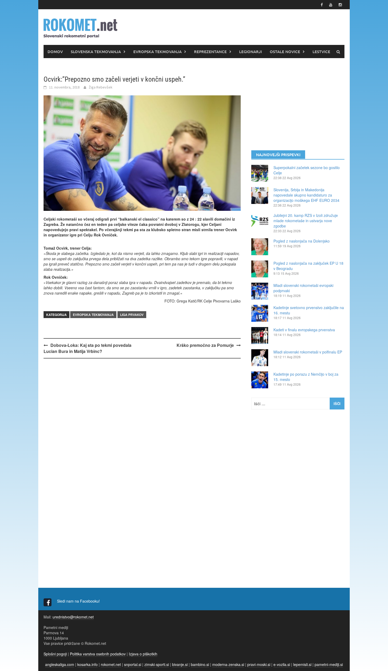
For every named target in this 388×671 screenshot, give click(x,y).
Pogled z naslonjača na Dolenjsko (301, 241)
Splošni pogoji (55, 653)
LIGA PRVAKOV (132, 314)
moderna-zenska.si (228, 664)
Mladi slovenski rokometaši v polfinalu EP (307, 352)
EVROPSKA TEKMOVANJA (157, 51)
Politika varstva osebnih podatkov (98, 653)
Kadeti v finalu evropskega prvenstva (304, 329)
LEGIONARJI (250, 51)
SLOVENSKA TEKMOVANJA (96, 51)
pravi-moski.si (258, 664)
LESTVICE (321, 51)
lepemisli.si (302, 664)
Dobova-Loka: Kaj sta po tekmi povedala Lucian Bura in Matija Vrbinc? (87, 348)
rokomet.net (111, 664)
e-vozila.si (281, 664)
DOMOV (55, 51)
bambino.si (200, 664)
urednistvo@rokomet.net (73, 616)
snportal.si (132, 664)
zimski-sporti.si (156, 664)
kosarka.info (87, 664)
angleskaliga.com (59, 664)
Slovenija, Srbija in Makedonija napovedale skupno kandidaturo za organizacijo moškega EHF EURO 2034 (306, 195)
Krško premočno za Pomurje (205, 345)
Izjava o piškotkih (143, 653)
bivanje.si (180, 664)
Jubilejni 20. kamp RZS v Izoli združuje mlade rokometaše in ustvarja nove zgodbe (305, 221)
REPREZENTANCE (210, 51)
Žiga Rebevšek (100, 87)
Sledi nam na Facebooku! (79, 601)
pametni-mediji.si (329, 664)
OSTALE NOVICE (285, 51)
